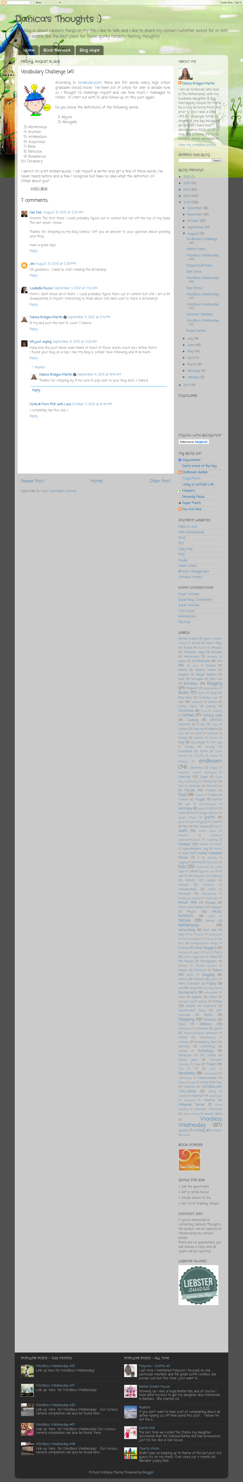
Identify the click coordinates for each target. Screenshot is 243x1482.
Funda (182, 560)
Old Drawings (190, 939)
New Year (210, 930)
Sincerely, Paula (193, 496)
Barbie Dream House (154, 1386)
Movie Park (212, 898)
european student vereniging (197, 773)
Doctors (213, 738)
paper (196, 952)
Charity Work (149, 1448)
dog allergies (198, 742)
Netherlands (188, 925)
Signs (181, 1024)
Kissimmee (202, 867)
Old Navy (207, 939)
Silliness (205, 1024)
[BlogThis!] (36, 189)
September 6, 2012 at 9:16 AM (99, 374)
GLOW (213, 808)
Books (183, 693)
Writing (199, 1130)
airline (196, 643)
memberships (187, 889)
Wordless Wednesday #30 (55, 1405)
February (194, 370)
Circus (204, 711)
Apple (182, 661)
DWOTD (199, 756)
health (182, 830)
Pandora (183, 952)
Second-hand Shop (191, 1010)
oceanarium (215, 935)
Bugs (214, 693)
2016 (187, 176)
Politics (182, 979)
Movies (210, 902)
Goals (181, 813)
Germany (185, 808)
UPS (212, 1069)
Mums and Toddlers (191, 907)
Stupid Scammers (199, 265)
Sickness (210, 1019)
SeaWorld (209, 1006)
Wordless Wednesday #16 (202, 257)
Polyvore (198, 979)
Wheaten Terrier (191, 1104)
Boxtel (201, 693)
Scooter (191, 1006)
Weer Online (187, 565)
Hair (185, 826)
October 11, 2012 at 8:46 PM (92, 404)
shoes (208, 1014)
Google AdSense (209, 813)
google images (187, 818)
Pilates (182, 970)
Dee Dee (36, 212)
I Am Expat (186, 611)
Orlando (183, 948)
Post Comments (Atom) (58, 491)
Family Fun (210, 781)
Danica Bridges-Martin (46, 317)
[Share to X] (39, 189)
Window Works (190, 577)
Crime (201, 724)
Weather (209, 1100)
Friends (183, 799)
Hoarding (212, 840)
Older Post (160, 481)
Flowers (211, 790)
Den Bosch (196, 733)
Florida (190, 790)
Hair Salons (201, 826)
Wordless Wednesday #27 (55, 1385)
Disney (182, 738)
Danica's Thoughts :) (58, 19)
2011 (186, 385)
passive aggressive (194, 957)
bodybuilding (211, 688)
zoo (185, 1135)
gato (187, 804)
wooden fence (213, 1114)
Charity (211, 706)
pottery (214, 979)
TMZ (181, 554)
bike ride (216, 679)
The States (208, 1055)
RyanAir (197, 997)
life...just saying (41, 341)
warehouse (215, 1096)
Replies (40, 367)
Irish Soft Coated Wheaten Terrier (200, 855)
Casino (212, 702)
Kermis (196, 862)
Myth (212, 916)
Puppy (211, 983)
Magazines (199, 876)
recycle (193, 988)
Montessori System (189, 898)
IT (198, 858)
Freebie (213, 795)
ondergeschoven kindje (204, 943)
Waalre (182, 1096)
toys (197, 1064)
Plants (217, 970)
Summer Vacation (199, 314)
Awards (211, 665)
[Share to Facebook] (42, 189)
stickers (183, 1042)
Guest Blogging (197, 822)
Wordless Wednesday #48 (55, 1444)
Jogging (182, 862)
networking (186, 929)
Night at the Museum (191, 935)
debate (212, 729)
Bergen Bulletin (206, 674)
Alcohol (187, 648)
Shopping (186, 1020)
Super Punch (191, 503)
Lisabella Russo (41, 288)
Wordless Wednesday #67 (55, 1424)
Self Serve (193, 271)
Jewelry (212, 858)
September (195, 227)
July (190, 338)
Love (212, 871)
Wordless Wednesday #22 (55, 1366)
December (195, 208)
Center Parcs (187, 706)
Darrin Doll (147, 1428)
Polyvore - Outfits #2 (154, 1366)
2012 (187, 202)
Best (181, 679)
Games (217, 799)
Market (183, 885)
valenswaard (211, 1074)
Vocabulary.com (91, 82)
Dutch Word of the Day (199, 466)
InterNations (187, 616)
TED (181, 543)
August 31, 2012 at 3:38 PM (56, 263)
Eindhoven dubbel (194, 472)
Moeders (188, 490)
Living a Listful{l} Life (198, 484)
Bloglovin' (192, 688)
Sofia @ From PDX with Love (50, 404)
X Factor (216, 1130)
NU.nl (182, 537)
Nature (184, 921)
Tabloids (182, 1051)
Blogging (214, 683)
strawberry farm (206, 1042)
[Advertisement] (196, 1329)
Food (182, 795)
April (191, 357)
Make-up (216, 876)
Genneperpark (207, 804)
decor (181, 733)
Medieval (209, 885)
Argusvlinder (191, 460)
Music (191, 911)
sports (218, 1028)
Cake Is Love (187, 526)
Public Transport (189, 983)
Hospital (203, 844)
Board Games (196, 330)
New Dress (194, 288)
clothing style (212, 715)
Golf (193, 813)
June (191, 345)
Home (29, 50)
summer (184, 1046)
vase (192, 1083)
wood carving (191, 1114)
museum (216, 907)
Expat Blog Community (195, 599)
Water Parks (196, 249)
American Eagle (194, 652)
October (193, 220)
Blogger (148, 1472)
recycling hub (210, 988)
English (214, 768)
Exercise (184, 776)
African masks (188, 639)
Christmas (186, 710)
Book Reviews (56, 50)
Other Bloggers (205, 947)
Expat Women (188, 605)
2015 (187, 183)
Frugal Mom (191, 478)
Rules (181, 997)
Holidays (184, 844)
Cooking (192, 720)
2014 (187, 189)
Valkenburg (184, 1078)
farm (181, 786)
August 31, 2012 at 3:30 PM (63, 212)
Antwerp (212, 657)
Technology (205, 1050)
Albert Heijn (214, 643)
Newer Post (32, 481)
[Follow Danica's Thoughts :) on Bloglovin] (193, 443)
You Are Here (191, 509)
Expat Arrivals (188, 594)
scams (203, 1001)
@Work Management (193, 571)
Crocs (215, 725)
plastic (190, 975)
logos (202, 871)
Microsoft (184, 894)
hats (216, 827)
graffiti (209, 817)
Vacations (186, 1073)
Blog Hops (89, 50)
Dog (181, 742)
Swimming (207, 1046)
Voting (212, 1092)
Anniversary (191, 657)
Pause (213, 957)
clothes (188, 715)
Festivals (194, 786)
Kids (182, 867)
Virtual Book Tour (211, 1082)
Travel (211, 1064)
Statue (182, 1037)
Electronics (196, 768)
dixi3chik (199, 738)
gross (181, 822)
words (183, 1130)
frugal (199, 799)
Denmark (212, 733)
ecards (214, 756)
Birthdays (191, 683)
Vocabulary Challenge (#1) (201, 241)
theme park (187, 1060)
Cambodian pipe (208, 698)
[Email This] (32, 189)
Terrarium (184, 1055)
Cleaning (217, 711)
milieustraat (209, 894)
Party (218, 952)
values (182, 1083)
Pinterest (200, 970)
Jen (32, 263)
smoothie (202, 1028)
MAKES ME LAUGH (200, 880)
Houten (218, 844)
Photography (208, 961)
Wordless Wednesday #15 (202, 279)
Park (207, 952)
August (193, 233)
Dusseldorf (185, 751)
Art (219, 661)
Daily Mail (185, 549)
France (200, 795)
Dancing (198, 729)
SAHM (213, 997)
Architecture (201, 661)
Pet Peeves (185, 961)
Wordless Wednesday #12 (202, 322)
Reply (34, 250)
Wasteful (189, 1100)
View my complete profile (197, 144)
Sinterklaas (185, 1029)
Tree (181, 1069)
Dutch (204, 751)
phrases (183, 966)
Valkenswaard (207, 1078)
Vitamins (189, 1087)
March (192, 364)
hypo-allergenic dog (195, 849)
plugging (208, 974)
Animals (216, 652)
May (191, 351)
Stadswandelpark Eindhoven (201, 1033)
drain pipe (216, 742)
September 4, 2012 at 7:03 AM (75, 288)
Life (191, 871)
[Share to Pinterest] (46, 189)
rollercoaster (211, 993)
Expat (204, 777)
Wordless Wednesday (200, 1122)
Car (181, 701)
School (217, 1001)
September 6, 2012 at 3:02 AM (75, 341)
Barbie (182, 670)
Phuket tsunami (206, 966)
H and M (216, 822)
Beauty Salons (206, 670)
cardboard (197, 702)
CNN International (191, 532)
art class (192, 666)
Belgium (183, 674)
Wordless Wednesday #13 (202, 306)
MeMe (211, 889)
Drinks (189, 747)
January (193, 377)
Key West (213, 862)
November (195, 214)
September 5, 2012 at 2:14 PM (89, 317)
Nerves (210, 921)
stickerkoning (207, 1038)
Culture (182, 729)
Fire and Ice (214, 786)
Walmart (198, 1096)
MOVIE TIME (187, 902)
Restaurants (187, 992)
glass (201, 809)
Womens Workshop (208, 1109)
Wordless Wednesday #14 (202, 296)
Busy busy (185, 697)
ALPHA (202, 648)
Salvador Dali (186, 1002)
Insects (218, 849)
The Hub (184, 622)
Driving (210, 747)
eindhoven (210, 761)
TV (196, 1069)
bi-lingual (197, 679)
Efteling (182, 762)
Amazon (216, 648)
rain (181, 988)
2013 (187, 196)
